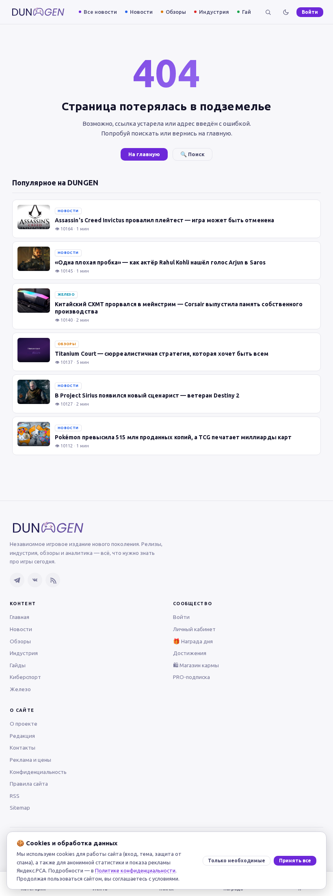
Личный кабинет (194, 629)
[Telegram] (17, 580)
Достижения (189, 653)
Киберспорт (25, 677)
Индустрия (214, 12)
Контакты (22, 747)
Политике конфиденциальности (135, 870)
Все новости (100, 12)
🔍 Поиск (192, 154)
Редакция (22, 736)
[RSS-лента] (52, 580)
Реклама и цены (30, 759)
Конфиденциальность (38, 772)
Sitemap (20, 807)
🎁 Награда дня (193, 641)
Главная (19, 617)
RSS (14, 796)
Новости (141, 12)
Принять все (295, 860)
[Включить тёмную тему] (286, 12)
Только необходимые (236, 860)
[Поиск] (268, 12)
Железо (20, 689)
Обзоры (176, 12)
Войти (310, 12)
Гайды (250, 12)
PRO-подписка (191, 677)
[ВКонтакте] (35, 580)
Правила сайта (29, 783)
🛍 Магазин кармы (196, 665)
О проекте (23, 723)
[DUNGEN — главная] (38, 11)
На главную (144, 154)
